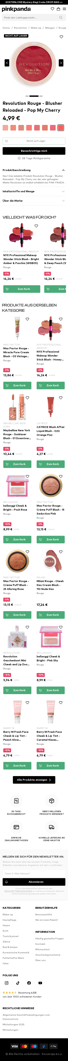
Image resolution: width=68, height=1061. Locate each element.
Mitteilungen (10, 1030)
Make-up (36, 28)
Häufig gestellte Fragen (49, 939)
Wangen (50, 28)
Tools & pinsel (10, 936)
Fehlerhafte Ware (13, 958)
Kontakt (40, 944)
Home (8, 28)
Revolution (20, 28)
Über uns (40, 960)
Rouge (62, 28)
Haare (6, 925)
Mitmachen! (42, 949)
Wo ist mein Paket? (46, 920)
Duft (5, 931)
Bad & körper (10, 947)
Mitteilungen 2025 (13, 1024)
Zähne (6, 942)
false (6, 963)
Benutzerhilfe (43, 915)
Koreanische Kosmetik (16, 953)
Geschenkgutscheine (47, 955)
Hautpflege (9, 920)
